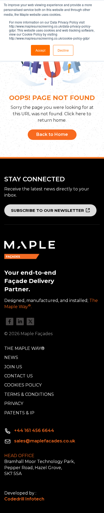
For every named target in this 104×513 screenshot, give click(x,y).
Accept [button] (40, 50)
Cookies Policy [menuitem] (23, 385)
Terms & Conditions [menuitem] (29, 394)
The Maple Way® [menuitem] (24, 348)
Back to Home (52, 134)
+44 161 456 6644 (34, 430)
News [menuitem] (11, 357)
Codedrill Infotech (24, 498)
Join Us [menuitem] (13, 366)
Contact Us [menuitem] (18, 375)
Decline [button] (63, 50)
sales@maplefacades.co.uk (44, 440)
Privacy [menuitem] (13, 403)
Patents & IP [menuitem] (19, 412)
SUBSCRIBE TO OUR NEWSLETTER (47, 210)
